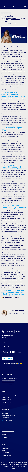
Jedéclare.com (11, 218)
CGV (18, 466)
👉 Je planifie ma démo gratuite (10, 297)
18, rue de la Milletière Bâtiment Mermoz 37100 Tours (8, 432)
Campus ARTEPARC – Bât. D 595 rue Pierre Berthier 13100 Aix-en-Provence (9, 380)
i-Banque (11, 207)
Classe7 (14, 468)
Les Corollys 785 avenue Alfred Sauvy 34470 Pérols (8, 415)
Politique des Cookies (10, 466)
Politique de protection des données (16, 464)
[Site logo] (9, 6)
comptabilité (14, 132)
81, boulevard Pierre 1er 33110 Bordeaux (6, 450)
